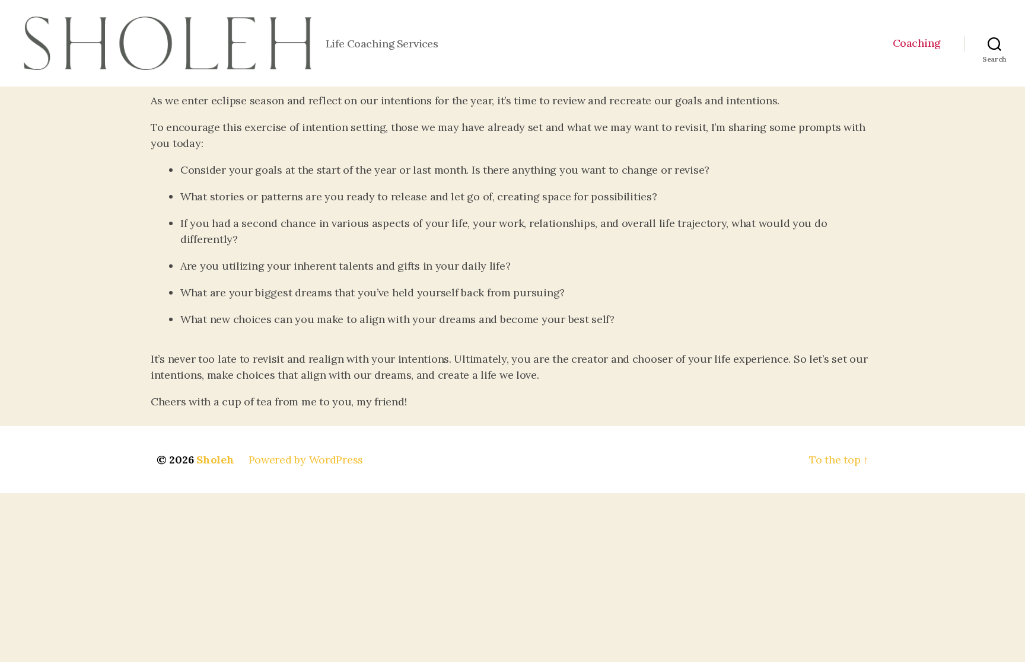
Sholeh (215, 459)
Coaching (916, 43)
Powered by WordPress (306, 459)
